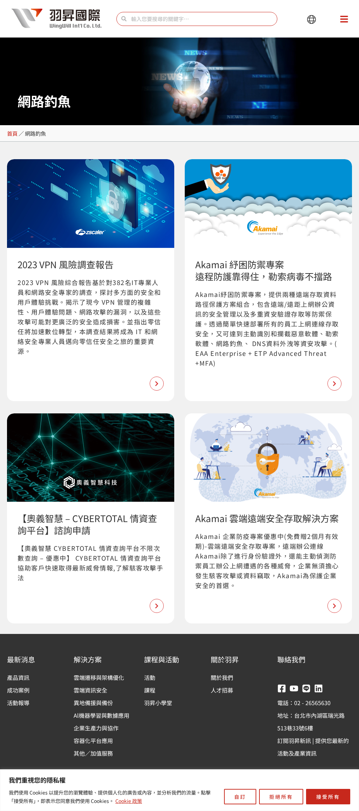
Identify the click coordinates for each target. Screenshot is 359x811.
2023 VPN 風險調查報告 (66, 264)
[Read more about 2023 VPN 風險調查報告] (157, 384)
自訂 (240, 796)
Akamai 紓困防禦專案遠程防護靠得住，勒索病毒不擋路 (263, 270)
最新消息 (21, 659)
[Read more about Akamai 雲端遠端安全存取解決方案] (334, 606)
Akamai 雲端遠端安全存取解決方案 (267, 518)
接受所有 (328, 796)
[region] (179, 790)
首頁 (12, 133)
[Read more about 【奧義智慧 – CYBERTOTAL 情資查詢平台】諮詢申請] (157, 606)
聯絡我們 (291, 659)
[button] (311, 20)
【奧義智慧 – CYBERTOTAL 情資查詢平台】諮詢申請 (87, 524)
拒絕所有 (281, 796)
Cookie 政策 (128, 800)
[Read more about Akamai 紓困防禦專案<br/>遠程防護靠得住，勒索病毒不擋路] (334, 384)
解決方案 (88, 659)
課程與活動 (161, 659)
